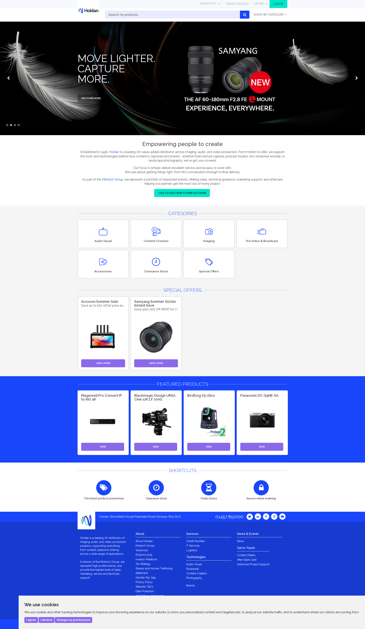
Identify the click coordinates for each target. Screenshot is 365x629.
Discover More (91, 98)
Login (278, 4)
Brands (190, 585)
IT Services (193, 545)
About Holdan (144, 541)
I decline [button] (46, 619)
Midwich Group (112, 179)
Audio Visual (194, 564)
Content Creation (196, 573)
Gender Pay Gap (146, 577)
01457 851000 (229, 516)
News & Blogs (237, 4)
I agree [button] (31, 619)
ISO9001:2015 (144, 554)
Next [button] (356, 78)
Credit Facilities (195, 541)
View (103, 446)
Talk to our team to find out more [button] (182, 193)
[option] (182, 78)
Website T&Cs (144, 586)
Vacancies (142, 550)
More (259, 3)
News (240, 541)
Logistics (191, 550)
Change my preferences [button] (73, 619)
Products (208, 3)
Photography (194, 577)
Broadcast (192, 568)
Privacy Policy (144, 582)
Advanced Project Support (253, 564)
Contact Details (246, 555)
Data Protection (145, 591)
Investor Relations (146, 559)
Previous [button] (8, 78)
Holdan (114, 152)
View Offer (103, 363)
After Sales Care (246, 559)
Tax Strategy (143, 563)
